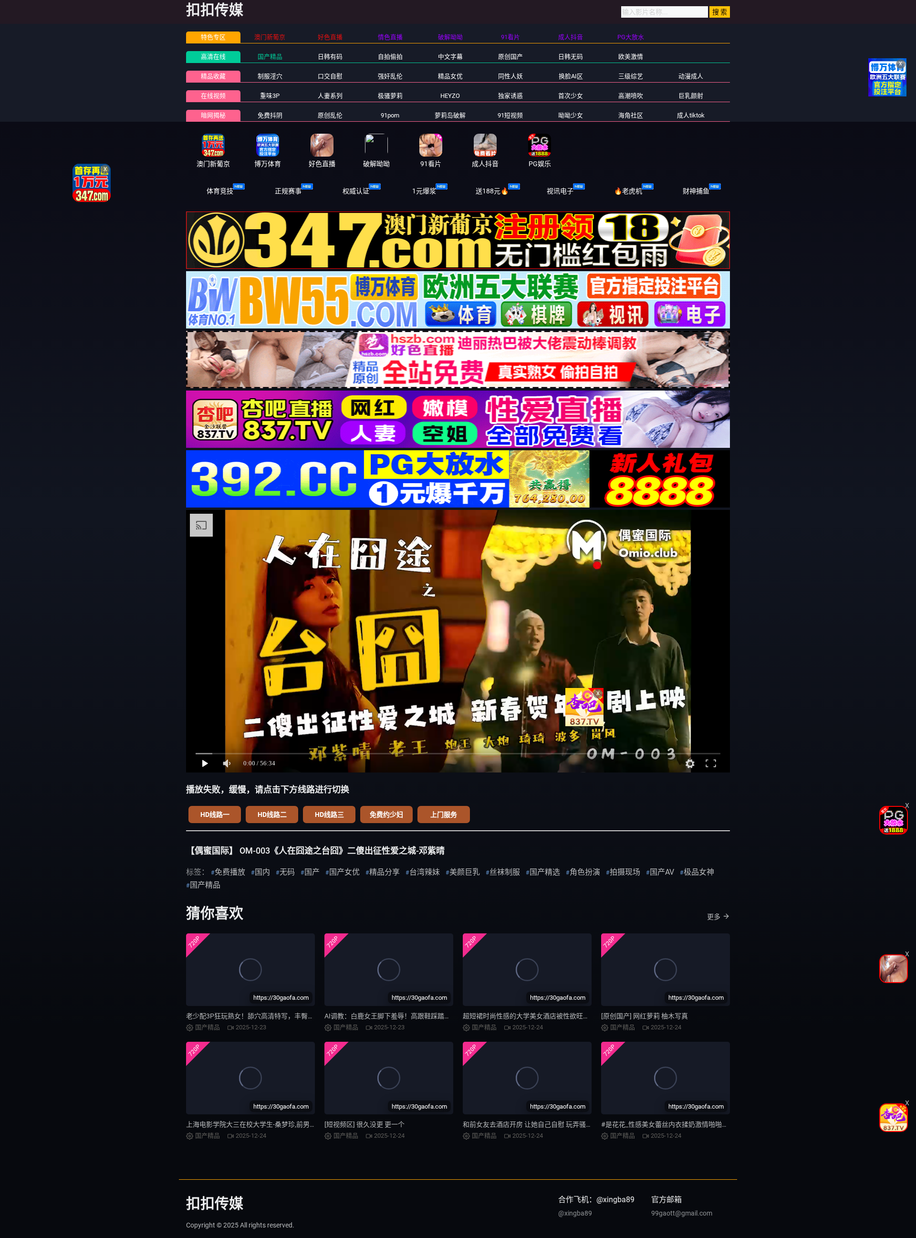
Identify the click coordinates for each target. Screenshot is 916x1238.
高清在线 (213, 56)
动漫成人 (690, 76)
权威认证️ (356, 191)
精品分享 (384, 872)
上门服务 (443, 814)
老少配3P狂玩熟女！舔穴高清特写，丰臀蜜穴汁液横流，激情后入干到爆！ (297, 1016)
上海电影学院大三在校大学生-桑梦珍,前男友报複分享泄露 (271, 1124)
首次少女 (570, 95)
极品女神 (699, 872)
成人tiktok (691, 115)
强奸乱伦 (390, 76)
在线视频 (213, 95)
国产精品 (270, 56)
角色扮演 (585, 872)
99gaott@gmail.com (681, 1213)
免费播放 (230, 872)
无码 (287, 872)
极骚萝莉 (390, 95)
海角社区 (630, 115)
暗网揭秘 (213, 115)
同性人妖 (510, 76)
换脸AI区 (571, 76)
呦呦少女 (570, 115)
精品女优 (450, 76)
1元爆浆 (424, 191)
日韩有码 (330, 56)
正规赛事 (288, 191)
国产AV (662, 872)
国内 (262, 872)
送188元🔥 (492, 191)
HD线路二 (272, 814)
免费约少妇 (386, 814)
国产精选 (545, 872)
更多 (713, 917)
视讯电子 (560, 191)
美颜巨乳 (464, 872)
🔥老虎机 (628, 191)
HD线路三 (329, 814)
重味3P (270, 95)
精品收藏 (213, 76)
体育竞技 (220, 191)
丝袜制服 (504, 872)
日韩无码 (570, 56)
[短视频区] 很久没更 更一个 (364, 1124)
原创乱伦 (330, 115)
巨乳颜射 (690, 95)
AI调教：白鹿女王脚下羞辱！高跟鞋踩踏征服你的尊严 (404, 1016)
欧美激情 (630, 56)
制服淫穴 (270, 76)
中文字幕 (450, 56)
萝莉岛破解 (450, 115)
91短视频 (510, 115)
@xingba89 (575, 1213)
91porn (390, 115)
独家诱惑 (510, 95)
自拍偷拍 (390, 56)
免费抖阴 (270, 115)
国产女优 (344, 872)
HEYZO (450, 95)
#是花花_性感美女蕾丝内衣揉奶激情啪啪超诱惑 (671, 1124)
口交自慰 (330, 76)
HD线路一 (214, 814)
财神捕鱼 (696, 191)
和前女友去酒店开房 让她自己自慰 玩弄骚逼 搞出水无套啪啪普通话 (562, 1124)
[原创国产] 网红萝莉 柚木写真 (644, 1016)
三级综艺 (630, 76)
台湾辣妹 (424, 872)
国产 (312, 872)
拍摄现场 (625, 872)
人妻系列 (330, 95)
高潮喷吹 (630, 95)
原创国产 (510, 56)
